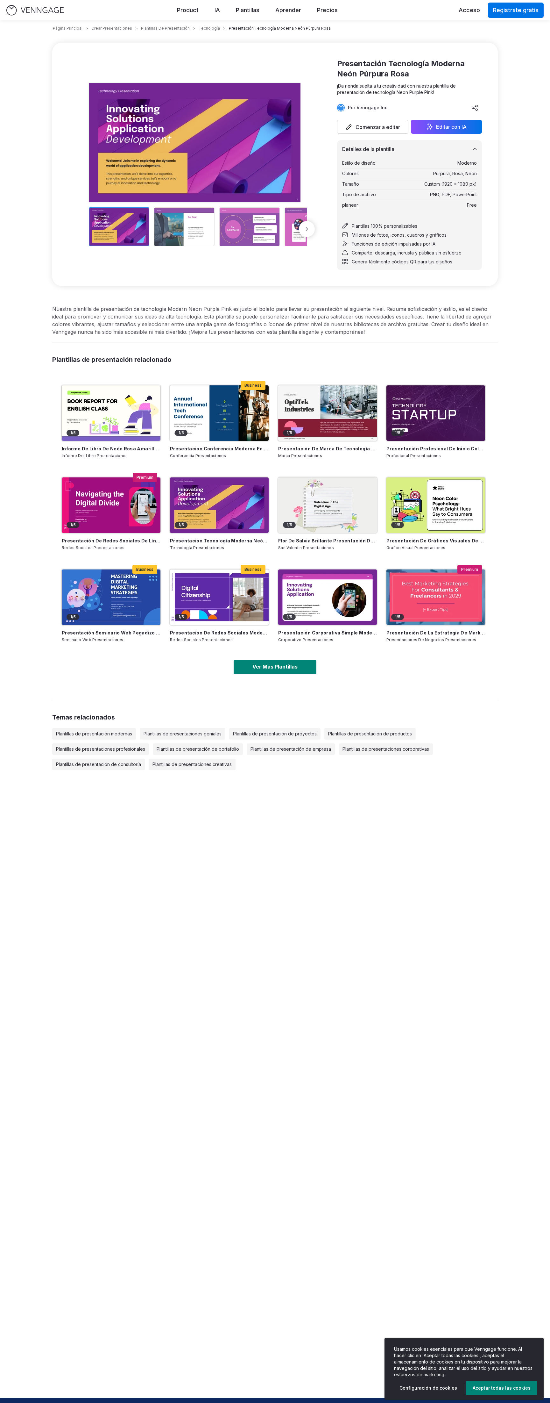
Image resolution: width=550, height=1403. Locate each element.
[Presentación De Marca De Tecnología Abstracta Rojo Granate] (327, 413)
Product (188, 10)
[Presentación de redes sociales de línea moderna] (111, 505)
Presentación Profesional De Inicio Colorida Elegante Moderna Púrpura (435, 448)
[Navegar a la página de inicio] (35, 10)
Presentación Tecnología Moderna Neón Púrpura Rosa (219, 540)
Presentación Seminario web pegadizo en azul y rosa (111, 632)
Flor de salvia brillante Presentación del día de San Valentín (327, 540)
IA (217, 10)
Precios (327, 10)
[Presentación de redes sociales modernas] (219, 597)
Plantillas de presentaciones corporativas (385, 749)
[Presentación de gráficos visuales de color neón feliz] (435, 505)
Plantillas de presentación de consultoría (98, 764)
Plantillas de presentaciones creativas (192, 764)
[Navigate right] (307, 229)
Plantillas (247, 10)
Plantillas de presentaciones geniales (183, 733)
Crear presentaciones (111, 28)
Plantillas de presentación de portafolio (198, 749)
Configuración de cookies (428, 1388)
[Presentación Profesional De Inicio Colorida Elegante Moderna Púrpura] (435, 413)
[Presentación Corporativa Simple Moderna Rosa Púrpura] (327, 597)
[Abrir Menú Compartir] (475, 108)
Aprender (288, 10)
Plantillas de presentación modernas (94, 733)
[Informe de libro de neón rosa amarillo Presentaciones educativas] (111, 413)
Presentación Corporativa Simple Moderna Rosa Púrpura (327, 632)
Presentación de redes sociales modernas (219, 632)
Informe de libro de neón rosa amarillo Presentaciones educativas (111, 448)
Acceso (469, 10)
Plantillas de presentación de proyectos (275, 733)
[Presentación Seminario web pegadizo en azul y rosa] (111, 597)
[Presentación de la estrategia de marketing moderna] (435, 597)
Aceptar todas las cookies (502, 1388)
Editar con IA (451, 127)
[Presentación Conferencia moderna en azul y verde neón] (219, 413)
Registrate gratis (516, 10)
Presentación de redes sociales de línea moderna (111, 540)
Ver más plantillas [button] (275, 666)
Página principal (67, 28)
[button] (372, 127)
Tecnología (209, 28)
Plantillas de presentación (165, 28)
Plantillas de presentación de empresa (290, 749)
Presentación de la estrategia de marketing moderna (435, 632)
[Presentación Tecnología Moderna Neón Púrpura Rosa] (219, 505)
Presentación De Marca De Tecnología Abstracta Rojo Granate (327, 448)
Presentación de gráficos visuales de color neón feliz (435, 540)
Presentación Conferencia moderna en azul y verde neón (219, 448)
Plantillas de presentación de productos (370, 733)
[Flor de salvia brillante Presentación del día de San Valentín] (327, 505)
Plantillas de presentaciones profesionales (100, 749)
